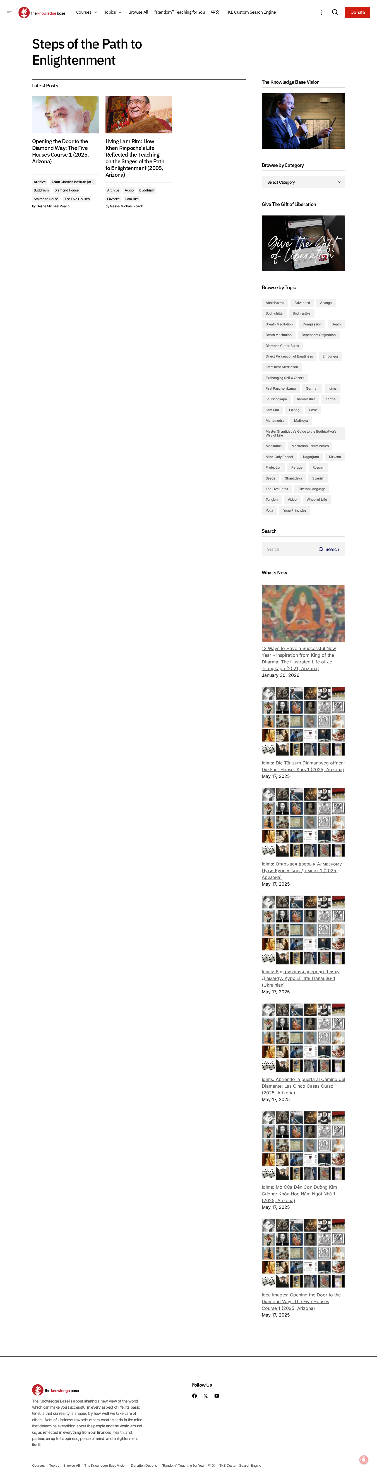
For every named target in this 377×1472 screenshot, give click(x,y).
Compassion (311, 324)
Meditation (274, 446)
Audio (129, 190)
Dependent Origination (319, 335)
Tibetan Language (311, 489)
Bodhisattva (302, 313)
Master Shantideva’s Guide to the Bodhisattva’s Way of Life (301, 433)
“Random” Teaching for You (182, 1465)
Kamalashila (306, 399)
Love (313, 410)
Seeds (270, 478)
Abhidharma (275, 303)
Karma (330, 399)
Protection (274, 467)
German (312, 388)
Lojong (294, 410)
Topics (54, 1465)
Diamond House (66, 190)
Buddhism (41, 190)
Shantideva (293, 478)
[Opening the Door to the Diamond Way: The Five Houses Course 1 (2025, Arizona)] (65, 115)
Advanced (302, 303)
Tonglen (272, 499)
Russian (318, 467)
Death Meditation (279, 335)
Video (292, 499)
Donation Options (144, 1465)
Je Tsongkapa (276, 399)
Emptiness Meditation (282, 367)
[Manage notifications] (363, 1459)
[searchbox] (289, 549)
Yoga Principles (294, 510)
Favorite (113, 199)
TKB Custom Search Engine (240, 1465)
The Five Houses (76, 199)
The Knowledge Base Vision (105, 1465)
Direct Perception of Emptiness (289, 356)
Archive (40, 182)
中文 (211, 1465)
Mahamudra (275, 420)
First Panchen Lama (281, 388)
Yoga (269, 510)
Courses (38, 1465)
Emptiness (330, 356)
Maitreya (301, 420)
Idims (332, 388)
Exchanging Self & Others (285, 378)
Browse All (71, 1465)
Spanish (318, 478)
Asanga (326, 303)
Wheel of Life (317, 499)
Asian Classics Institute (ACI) (73, 182)
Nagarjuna (311, 457)
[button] (9, 12)
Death (336, 324)
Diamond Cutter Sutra (282, 346)
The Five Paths (277, 489)
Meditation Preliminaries (310, 446)
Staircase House (46, 199)
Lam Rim (132, 199)
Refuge (296, 467)
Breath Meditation (279, 324)
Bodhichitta (274, 313)
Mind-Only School (279, 457)
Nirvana (335, 457)
